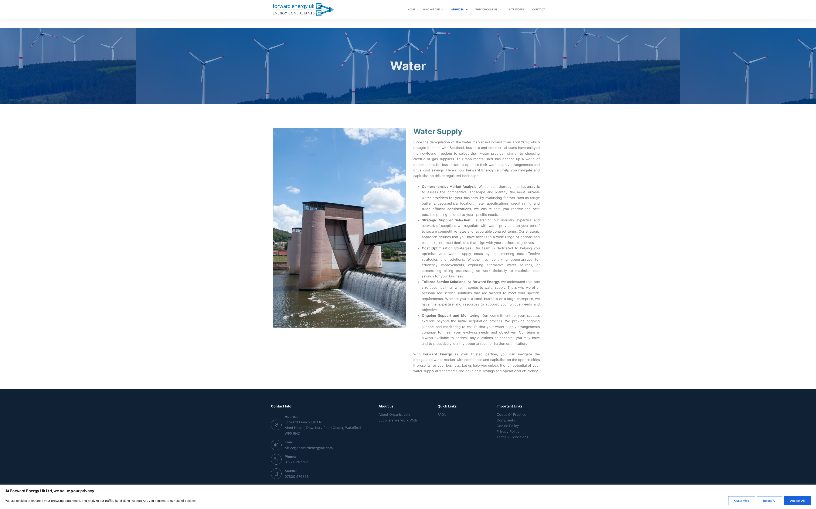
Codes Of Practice (511, 414)
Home (411, 9)
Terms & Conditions (512, 437)
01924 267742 (296, 462)
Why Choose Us (486, 9)
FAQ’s (442, 414)
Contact (538, 9)
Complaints (506, 420)
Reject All (769, 500)
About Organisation (394, 414)
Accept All (797, 500)
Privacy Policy (508, 431)
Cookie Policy (508, 426)
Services (457, 9)
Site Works (517, 9)
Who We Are (431, 9)
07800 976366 (297, 476)
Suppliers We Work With (397, 420)
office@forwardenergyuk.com (309, 448)
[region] (408, 497)
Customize (741, 500)
